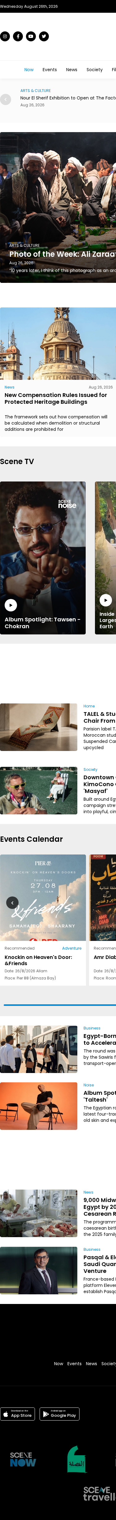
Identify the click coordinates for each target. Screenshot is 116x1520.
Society (95, 69)
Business (92, 1028)
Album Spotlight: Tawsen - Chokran (43, 622)
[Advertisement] (94, 672)
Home (89, 706)
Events (50, 69)
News (71, 69)
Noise (89, 1085)
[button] (5, 99)
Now (28, 69)
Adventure (71, 948)
